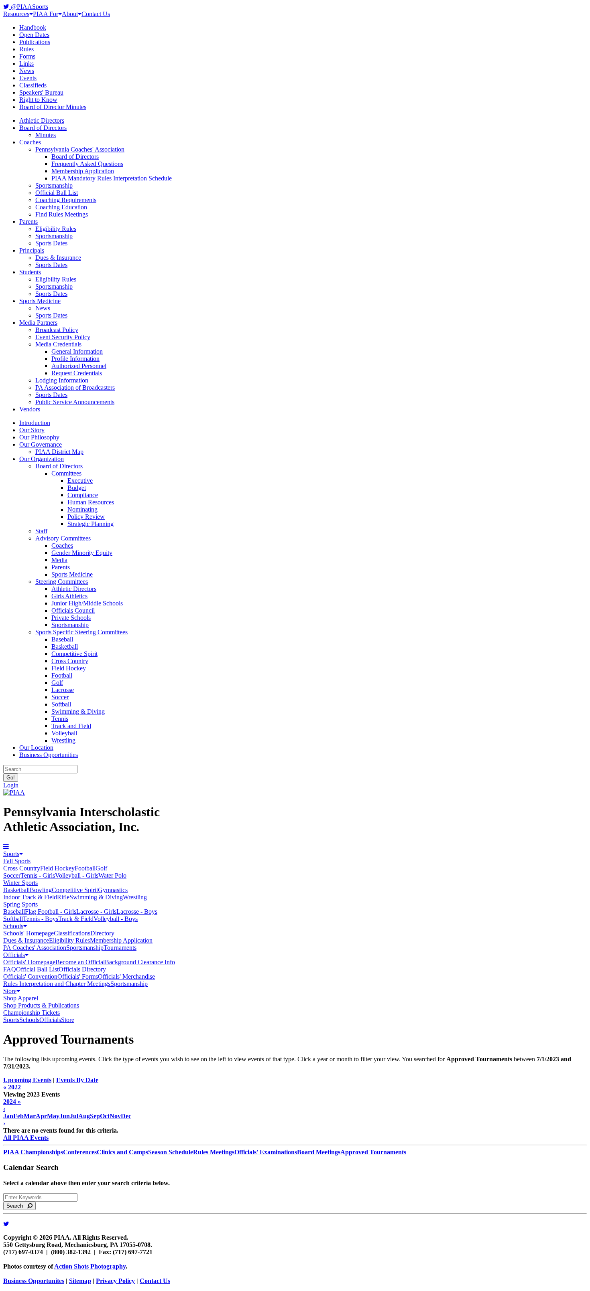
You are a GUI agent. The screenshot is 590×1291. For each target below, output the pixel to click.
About (70, 13)
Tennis (59, 718)
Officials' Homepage (29, 962)
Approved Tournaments (373, 1152)
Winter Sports (20, 882)
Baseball (62, 639)
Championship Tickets (31, 1012)
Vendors (29, 409)
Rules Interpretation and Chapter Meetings (56, 983)
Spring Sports (20, 904)
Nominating (82, 509)
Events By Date (77, 1080)
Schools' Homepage (28, 933)
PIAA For (45, 13)
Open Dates (34, 34)
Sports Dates (51, 243)
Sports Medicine (40, 300)
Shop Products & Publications (41, 1005)
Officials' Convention (30, 976)
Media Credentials (58, 344)
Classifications (72, 933)
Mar (30, 1116)
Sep (95, 1116)
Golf (57, 682)
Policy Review (86, 516)
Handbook (32, 27)
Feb (18, 1116)
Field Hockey (68, 668)
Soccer (60, 697)
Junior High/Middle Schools (87, 603)
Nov (115, 1116)
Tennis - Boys (40, 918)
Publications (34, 41)
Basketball (64, 646)
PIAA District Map (59, 451)
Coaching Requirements (65, 199)
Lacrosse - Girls (96, 911)
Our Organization (41, 458)
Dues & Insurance (58, 257)
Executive (80, 480)
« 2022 (12, 1087)
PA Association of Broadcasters (75, 387)
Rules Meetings (213, 1152)
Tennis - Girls (37, 875)
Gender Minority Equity (81, 552)
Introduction (34, 422)
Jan (8, 1116)
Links (26, 63)
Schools (13, 926)
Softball (61, 704)
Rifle (63, 897)
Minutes (45, 135)
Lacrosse (62, 689)
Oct (105, 1116)
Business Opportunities (48, 754)
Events (28, 78)
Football (61, 675)
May (53, 1116)
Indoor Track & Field (30, 897)
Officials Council (73, 610)
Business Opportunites (33, 1280)
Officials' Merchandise (126, 976)
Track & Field (76, 918)
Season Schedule (170, 1152)
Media (59, 559)
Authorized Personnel (78, 365)
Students (30, 272)
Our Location (36, 747)
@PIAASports (28, 6)
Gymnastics (113, 889)
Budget (76, 487)
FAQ (9, 969)
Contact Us (95, 13)
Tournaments (120, 947)
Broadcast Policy (56, 329)
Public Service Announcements (74, 402)
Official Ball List (56, 192)
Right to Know (38, 99)
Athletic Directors (41, 120)
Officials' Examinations (265, 1152)
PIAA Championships (33, 1152)
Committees (66, 473)
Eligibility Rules (55, 228)
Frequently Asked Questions (87, 163)
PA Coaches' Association (34, 947)
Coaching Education (61, 207)
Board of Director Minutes (52, 106)
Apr (41, 1116)
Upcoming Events (27, 1080)
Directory (102, 933)
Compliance (82, 495)
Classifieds (33, 85)
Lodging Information (61, 380)
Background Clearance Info (140, 962)
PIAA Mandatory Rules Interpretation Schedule (111, 178)
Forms (27, 56)
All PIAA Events (26, 1137)
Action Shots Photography (90, 1266)
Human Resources (90, 502)
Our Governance (40, 444)
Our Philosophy (39, 437)
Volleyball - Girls (76, 875)
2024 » (12, 1101)
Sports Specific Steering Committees (81, 632)
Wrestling (63, 740)
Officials (14, 954)
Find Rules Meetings (61, 214)
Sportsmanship (54, 185)
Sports (11, 853)
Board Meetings (318, 1152)
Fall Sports (17, 861)
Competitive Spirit (74, 653)
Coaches (30, 142)
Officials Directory (82, 969)
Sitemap (80, 1280)
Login (10, 785)
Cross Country (69, 661)
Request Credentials (76, 373)
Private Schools (71, 617)
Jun (64, 1116)
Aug (84, 1116)
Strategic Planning (90, 523)
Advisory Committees (63, 538)
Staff (41, 531)
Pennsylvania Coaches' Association (79, 149)
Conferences (80, 1152)
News (26, 70)
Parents (28, 221)
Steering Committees (61, 581)
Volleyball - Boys (116, 918)
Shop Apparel (20, 998)
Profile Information (75, 358)
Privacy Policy (115, 1280)
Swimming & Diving (78, 711)
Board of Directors (43, 127)
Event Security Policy (62, 337)
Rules (26, 49)
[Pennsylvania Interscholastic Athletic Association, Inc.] (14, 792)
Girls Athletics (69, 596)
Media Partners (38, 322)
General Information (77, 351)
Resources (16, 13)
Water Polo (112, 875)
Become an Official (80, 962)
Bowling (41, 889)
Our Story (32, 430)
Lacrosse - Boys (136, 911)
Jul (74, 1116)
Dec (126, 1116)
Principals (31, 250)
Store (9, 990)
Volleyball (64, 733)
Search (17, 1206)
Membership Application (82, 171)
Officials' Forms (77, 976)
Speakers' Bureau (41, 92)
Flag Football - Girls (50, 911)
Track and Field (71, 725)
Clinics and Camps (122, 1152)
